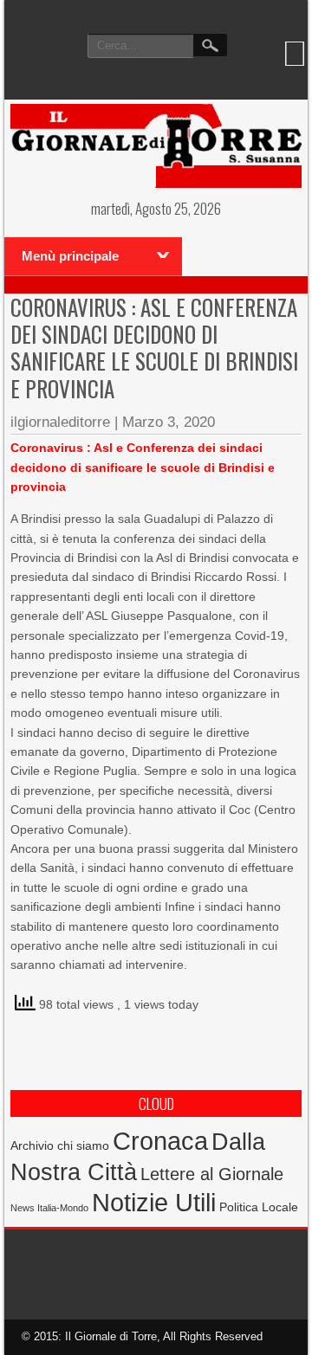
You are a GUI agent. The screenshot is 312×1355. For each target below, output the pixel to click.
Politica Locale (258, 1207)
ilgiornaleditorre (60, 422)
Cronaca (160, 1140)
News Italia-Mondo (49, 1208)
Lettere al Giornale (211, 1174)
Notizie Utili (154, 1202)
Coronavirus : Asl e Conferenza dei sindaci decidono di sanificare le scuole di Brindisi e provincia (154, 347)
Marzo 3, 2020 (168, 422)
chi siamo (83, 1145)
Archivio (32, 1145)
